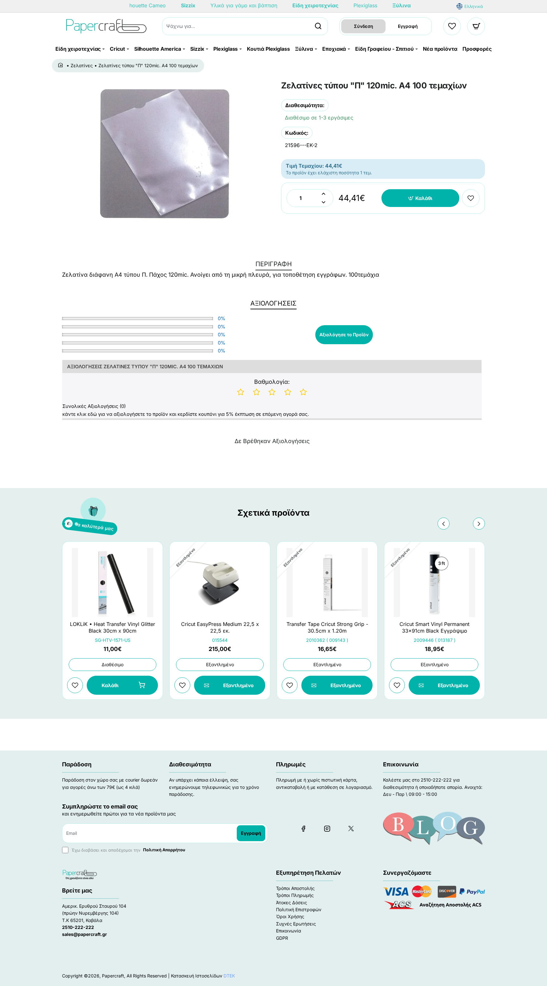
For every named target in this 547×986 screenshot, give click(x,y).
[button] (420, 198)
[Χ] (350, 828)
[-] (323, 202)
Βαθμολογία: (272, 381)
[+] (323, 194)
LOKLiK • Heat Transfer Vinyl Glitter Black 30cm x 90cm (112, 627)
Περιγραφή (273, 264)
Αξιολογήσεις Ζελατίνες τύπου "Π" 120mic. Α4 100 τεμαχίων (145, 367)
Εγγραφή (408, 26)
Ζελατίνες (82, 65)
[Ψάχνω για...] (318, 26)
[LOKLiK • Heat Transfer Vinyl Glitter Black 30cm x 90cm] (112, 582)
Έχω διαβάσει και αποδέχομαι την (127, 849)
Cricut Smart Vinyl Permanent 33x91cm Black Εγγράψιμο (434, 627)
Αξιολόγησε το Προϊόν (344, 334)
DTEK (229, 975)
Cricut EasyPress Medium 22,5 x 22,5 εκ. (220, 627)
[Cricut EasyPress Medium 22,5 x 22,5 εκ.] (220, 582)
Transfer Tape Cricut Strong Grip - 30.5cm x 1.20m (327, 627)
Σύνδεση (363, 26)
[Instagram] (327, 828)
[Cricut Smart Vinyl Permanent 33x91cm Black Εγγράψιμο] (434, 582)
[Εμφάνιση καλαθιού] (476, 26)
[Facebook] (303, 828)
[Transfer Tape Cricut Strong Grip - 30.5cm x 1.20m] (327, 582)
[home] (61, 65)
